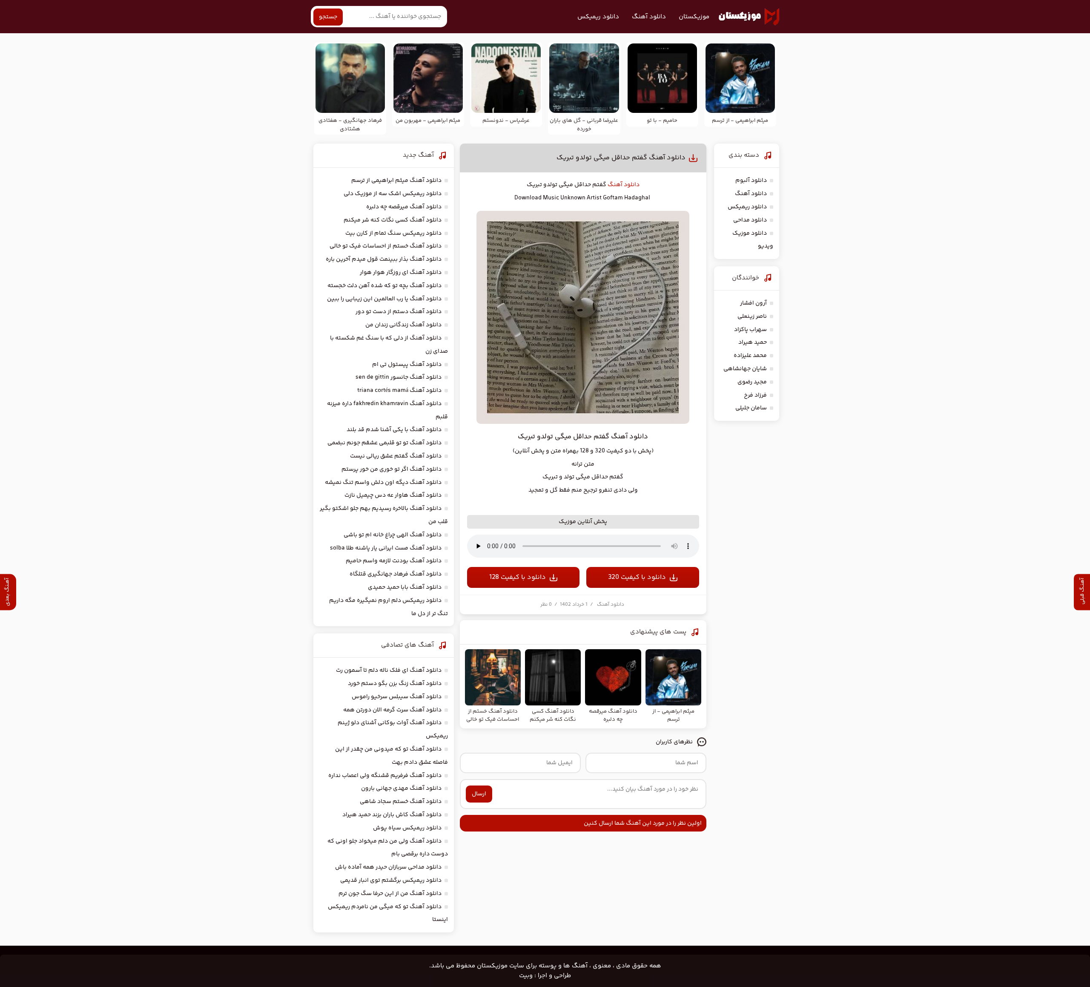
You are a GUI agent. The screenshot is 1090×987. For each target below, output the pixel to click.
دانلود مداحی (750, 220)
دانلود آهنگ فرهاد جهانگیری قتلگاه (396, 574)
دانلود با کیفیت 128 (517, 577)
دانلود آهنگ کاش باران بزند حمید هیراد (392, 815)
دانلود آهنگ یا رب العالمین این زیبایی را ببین (384, 299)
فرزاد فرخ (755, 395)
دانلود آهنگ (649, 17)
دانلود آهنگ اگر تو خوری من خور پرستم (391, 469)
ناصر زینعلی (752, 316)
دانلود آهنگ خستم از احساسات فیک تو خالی (386, 246)
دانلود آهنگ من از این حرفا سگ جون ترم (390, 893)
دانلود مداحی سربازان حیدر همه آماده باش (388, 867)
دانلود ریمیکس (598, 17)
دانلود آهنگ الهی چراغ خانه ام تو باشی (393, 535)
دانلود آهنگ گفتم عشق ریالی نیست (396, 456)
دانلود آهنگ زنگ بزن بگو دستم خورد (395, 683)
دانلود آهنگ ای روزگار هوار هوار (401, 272)
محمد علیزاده (750, 355)
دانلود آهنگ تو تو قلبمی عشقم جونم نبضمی (384, 443)
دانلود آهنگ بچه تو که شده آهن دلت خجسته (384, 286)
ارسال (479, 794)
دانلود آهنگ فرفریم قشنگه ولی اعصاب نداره (385, 775)
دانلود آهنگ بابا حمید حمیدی (405, 587)
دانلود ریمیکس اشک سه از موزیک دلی (393, 194)
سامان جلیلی (751, 408)
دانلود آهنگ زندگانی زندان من (403, 325)
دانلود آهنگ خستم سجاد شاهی (401, 801)
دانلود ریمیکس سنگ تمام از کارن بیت (393, 233)
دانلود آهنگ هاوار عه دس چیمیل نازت (393, 495)
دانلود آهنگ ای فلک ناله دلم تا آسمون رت (389, 670)
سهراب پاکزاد (750, 329)
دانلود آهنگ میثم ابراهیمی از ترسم (396, 180)
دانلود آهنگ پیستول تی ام (407, 364)
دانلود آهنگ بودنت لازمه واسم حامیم (394, 561)
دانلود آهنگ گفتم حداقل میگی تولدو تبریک (621, 158)
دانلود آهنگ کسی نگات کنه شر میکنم (393, 220)
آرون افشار (753, 303)
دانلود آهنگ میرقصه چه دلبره (404, 207)
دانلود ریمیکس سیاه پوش (407, 828)
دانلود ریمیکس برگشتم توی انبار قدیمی (391, 880)
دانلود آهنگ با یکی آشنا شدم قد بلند (394, 430)
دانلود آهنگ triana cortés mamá (399, 390)
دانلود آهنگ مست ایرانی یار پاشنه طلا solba (386, 548)
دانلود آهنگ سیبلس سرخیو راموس (397, 697)
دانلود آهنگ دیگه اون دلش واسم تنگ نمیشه (383, 482)
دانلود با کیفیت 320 (637, 577)
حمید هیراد (752, 342)
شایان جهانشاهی (745, 369)
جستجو (328, 17)
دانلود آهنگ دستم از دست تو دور (399, 312)
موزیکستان (694, 17)
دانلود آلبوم (751, 180)
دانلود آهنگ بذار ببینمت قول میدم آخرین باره (384, 259)
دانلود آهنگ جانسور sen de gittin (399, 377)
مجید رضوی (752, 382)
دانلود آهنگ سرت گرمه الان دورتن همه (392, 710)
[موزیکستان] (749, 16)
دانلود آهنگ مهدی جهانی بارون (401, 788)
